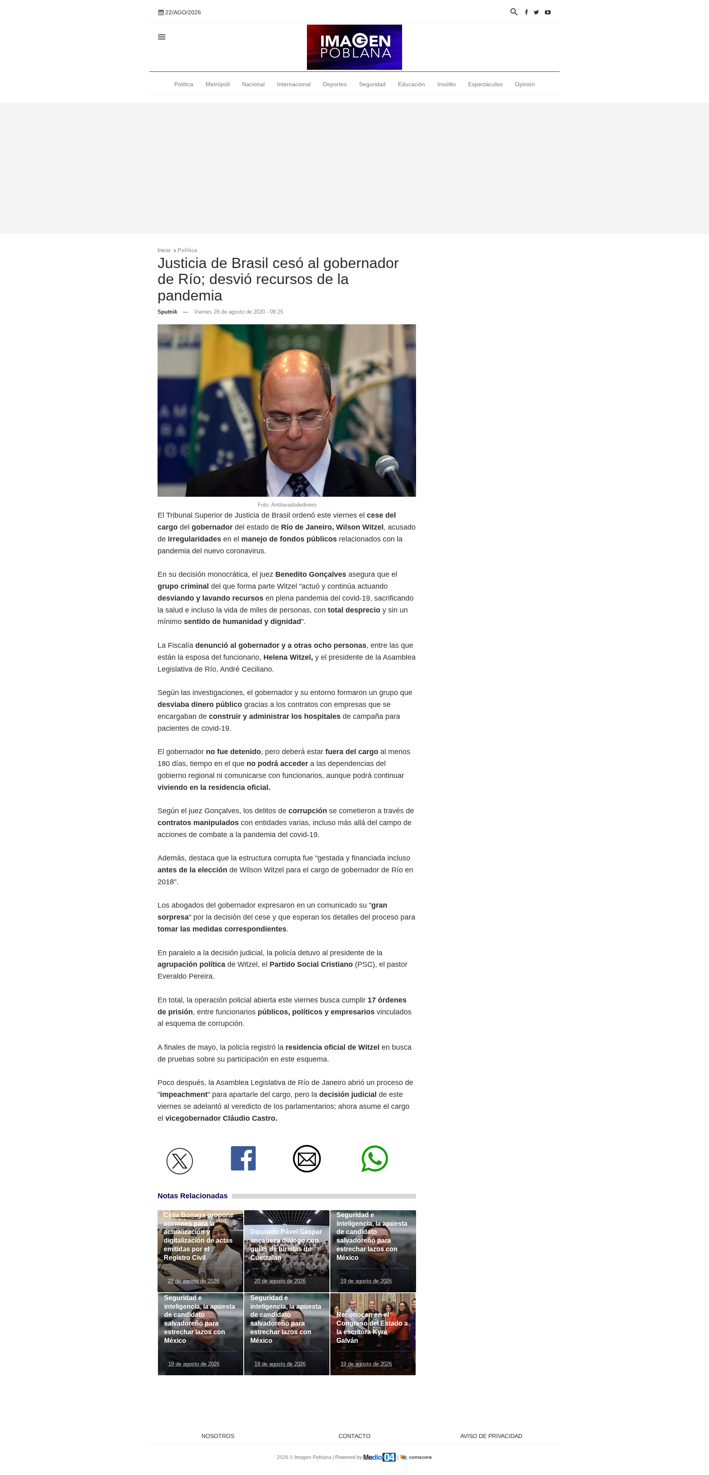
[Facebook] (526, 12)
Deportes (335, 84)
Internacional (294, 84)
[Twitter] (536, 12)
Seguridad (372, 84)
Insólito (446, 84)
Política (183, 84)
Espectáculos (485, 84)
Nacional (253, 84)
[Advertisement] (354, 168)
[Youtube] (547, 12)
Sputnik (167, 312)
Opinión (525, 84)
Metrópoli (218, 84)
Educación (411, 84)
